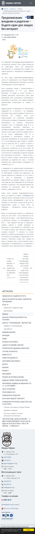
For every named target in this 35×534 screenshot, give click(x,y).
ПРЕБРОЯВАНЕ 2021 (8, 392)
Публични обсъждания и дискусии (15, 348)
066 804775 (7, 481)
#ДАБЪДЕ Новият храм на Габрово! (15, 380)
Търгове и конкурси (9, 351)
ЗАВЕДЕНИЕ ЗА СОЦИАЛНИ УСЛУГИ (14, 296)
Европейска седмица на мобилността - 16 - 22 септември (17, 385)
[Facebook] (28, 17)
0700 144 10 (7, 500)
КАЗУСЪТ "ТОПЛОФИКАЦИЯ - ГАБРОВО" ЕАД (16, 323)
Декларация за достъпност (10, 504)
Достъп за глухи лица (11, 508)
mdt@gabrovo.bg (9, 487)
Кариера (5, 367)
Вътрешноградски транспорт (13, 399)
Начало (5, 9)
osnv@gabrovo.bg (28, 195)
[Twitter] (32, 17)
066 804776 (7, 484)
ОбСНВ (3, 39)
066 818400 (7, 457)
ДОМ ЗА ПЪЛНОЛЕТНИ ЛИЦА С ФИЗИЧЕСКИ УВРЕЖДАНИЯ (16, 300)
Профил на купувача (10, 342)
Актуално (13, 9)
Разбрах (28, 530)
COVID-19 (5, 305)
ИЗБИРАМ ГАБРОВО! (8, 332)
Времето (5, 371)
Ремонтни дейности (10, 358)
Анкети (5, 364)
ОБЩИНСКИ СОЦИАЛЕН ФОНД (13, 308)
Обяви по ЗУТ (7, 355)
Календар (6, 335)
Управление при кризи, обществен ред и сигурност (17, 403)
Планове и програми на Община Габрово (17, 407)
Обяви (4, 339)
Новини (20, 9)
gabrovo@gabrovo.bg (10, 463)
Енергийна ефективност (11, 361)
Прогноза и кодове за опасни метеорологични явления (13, 415)
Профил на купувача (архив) (13, 377)
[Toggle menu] (30, 3)
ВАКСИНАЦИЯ (8, 311)
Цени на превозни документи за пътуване (14, 318)
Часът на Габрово (8, 389)
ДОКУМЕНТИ (8, 329)
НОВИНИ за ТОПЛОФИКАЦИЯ (13, 326)
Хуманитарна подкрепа (11, 395)
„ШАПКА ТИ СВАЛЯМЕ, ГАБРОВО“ (13, 345)
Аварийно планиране (11, 410)
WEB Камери (6, 374)
